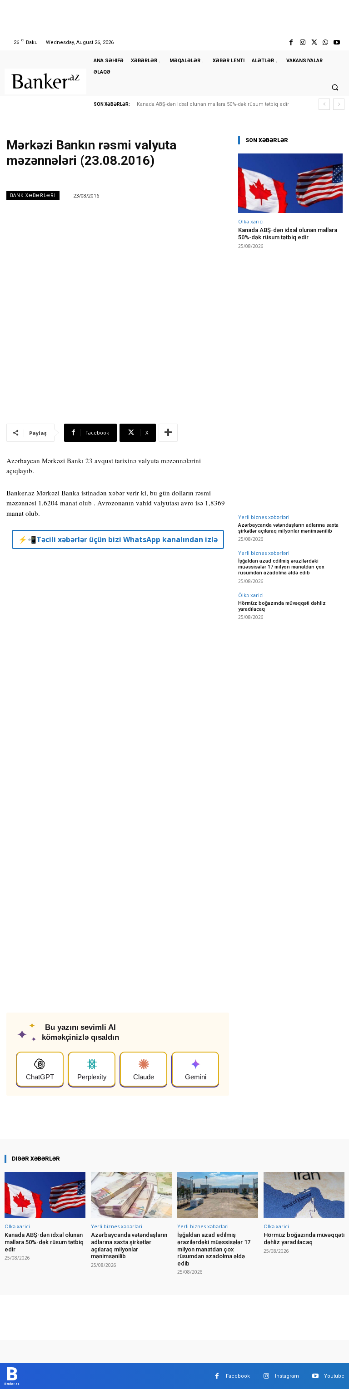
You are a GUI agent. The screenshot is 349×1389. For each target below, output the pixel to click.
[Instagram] (302, 42)
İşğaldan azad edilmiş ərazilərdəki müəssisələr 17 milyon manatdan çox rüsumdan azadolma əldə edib (281, 567)
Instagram (287, 1376)
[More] (168, 433)
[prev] (324, 104)
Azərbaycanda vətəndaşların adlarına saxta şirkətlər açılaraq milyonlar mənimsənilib (288, 528)
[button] (334, 87)
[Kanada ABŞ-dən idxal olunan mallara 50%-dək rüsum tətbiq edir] (290, 183)
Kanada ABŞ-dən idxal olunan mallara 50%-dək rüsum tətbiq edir (213, 104)
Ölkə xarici (251, 221)
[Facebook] (291, 42)
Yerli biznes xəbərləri (263, 516)
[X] (313, 42)
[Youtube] (337, 42)
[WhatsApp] (325, 42)
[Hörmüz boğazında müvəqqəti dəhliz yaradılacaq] (304, 1195)
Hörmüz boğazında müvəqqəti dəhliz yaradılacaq (282, 606)
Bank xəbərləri (33, 195)
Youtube (334, 1376)
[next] (338, 104)
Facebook (238, 1376)
